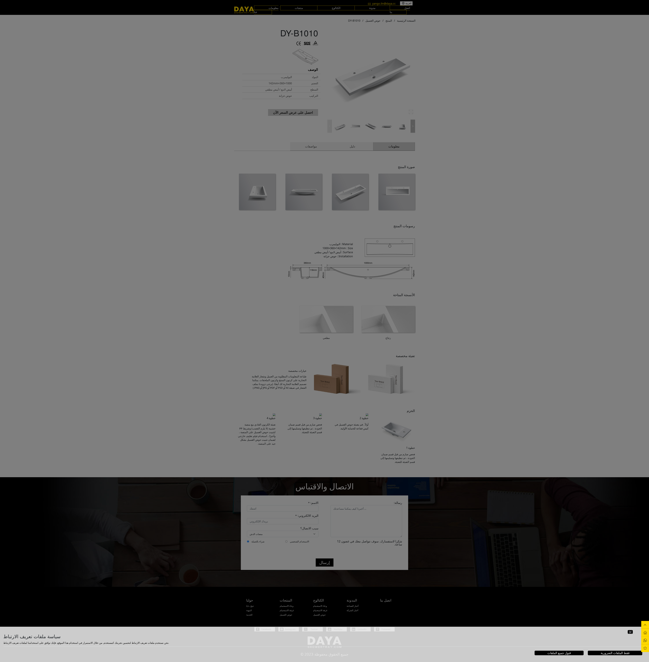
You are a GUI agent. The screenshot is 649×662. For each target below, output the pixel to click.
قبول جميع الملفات (559, 653)
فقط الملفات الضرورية (615, 653)
